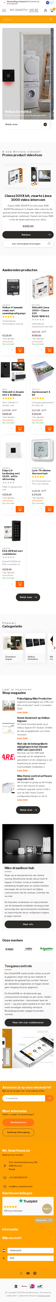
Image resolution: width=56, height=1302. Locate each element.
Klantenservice (18, 1122)
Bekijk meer (26, 597)
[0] (52, 10)
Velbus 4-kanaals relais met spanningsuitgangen (13, 310)
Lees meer (22, 712)
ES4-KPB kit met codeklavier (12, 552)
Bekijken (26, 234)
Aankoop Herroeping (18, 1132)
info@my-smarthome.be (21, 1186)
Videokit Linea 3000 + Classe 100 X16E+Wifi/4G (40, 312)
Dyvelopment (44, 1295)
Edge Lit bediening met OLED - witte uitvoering (11, 475)
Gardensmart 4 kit (41, 393)
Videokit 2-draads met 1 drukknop (13, 393)
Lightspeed (11, 1295)
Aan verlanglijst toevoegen (26, 243)
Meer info (28, 924)
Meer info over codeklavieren (28, 1022)
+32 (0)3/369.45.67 (18, 1177)
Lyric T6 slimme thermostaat (41, 472)
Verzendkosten (7, 342)
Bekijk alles (26, 809)
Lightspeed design (26, 1295)
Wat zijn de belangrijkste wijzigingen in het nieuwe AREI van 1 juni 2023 (32, 746)
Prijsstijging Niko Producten (34, 698)
